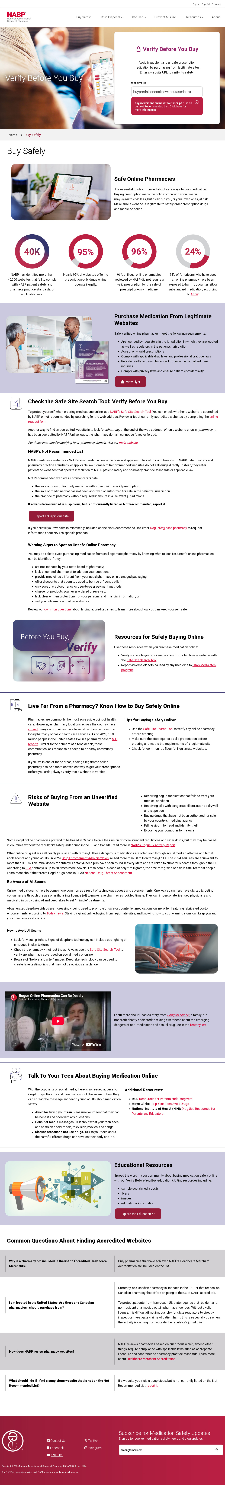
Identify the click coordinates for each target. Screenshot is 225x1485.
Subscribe (214, 1450)
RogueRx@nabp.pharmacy (168, 528)
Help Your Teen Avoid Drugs (169, 1104)
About (216, 17)
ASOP (194, 294)
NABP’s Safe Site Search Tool (130, 412)
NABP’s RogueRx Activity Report (153, 845)
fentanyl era (198, 1025)
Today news (55, 913)
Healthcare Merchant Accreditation (151, 1359)
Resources (193, 17)
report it (152, 1385)
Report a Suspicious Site (52, 516)
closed (33, 729)
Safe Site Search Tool (141, 660)
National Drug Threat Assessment (108, 873)
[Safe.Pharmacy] (39, 17)
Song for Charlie (178, 1015)
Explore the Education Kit (138, 1214)
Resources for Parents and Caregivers (165, 1099)
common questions (58, 609)
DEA (28, 868)
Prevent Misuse (165, 17)
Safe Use (137, 17)
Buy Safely (83, 17)
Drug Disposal (110, 17)
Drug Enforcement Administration (85, 858)
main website (128, 442)
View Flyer (133, 382)
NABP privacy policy (15, 1472)
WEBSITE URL (139, 83)
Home (12, 135)
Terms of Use (81, 1466)
